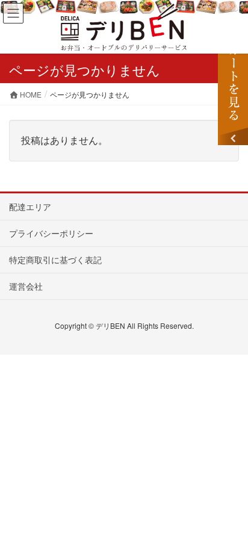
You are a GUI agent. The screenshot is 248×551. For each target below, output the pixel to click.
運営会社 (26, 286)
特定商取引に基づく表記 (55, 260)
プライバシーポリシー (51, 233)
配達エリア (30, 207)
